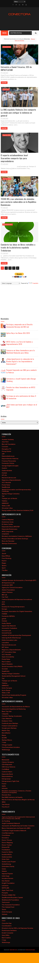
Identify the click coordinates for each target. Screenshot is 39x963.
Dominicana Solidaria (9, 930)
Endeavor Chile (7, 721)
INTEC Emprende (7, 531)
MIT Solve (5, 647)
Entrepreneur (6, 779)
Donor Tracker (7, 845)
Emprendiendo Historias (10, 459)
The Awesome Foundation (11, 905)
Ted (3, 496)
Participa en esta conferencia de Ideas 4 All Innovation (21, 397)
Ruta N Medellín (7, 664)
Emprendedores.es (8, 456)
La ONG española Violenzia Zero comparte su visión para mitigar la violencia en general (18, 112)
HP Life (4, 475)
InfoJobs (5, 788)
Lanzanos (5, 886)
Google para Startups (9, 728)
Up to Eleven (6, 690)
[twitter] (16, 5)
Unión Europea (7, 688)
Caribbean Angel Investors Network (14, 831)
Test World (5, 804)
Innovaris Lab (6, 631)
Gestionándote (7, 471)
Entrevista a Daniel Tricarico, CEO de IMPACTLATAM (16, 68)
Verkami (4, 914)
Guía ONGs (5, 935)
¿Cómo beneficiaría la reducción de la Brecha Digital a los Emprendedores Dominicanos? (20, 361)
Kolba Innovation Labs (9, 640)
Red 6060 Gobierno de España (12, 797)
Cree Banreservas (8, 833)
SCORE (4, 738)
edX (3, 454)
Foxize (4, 784)
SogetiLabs (5, 671)
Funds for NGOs (7, 852)
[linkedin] (19, 5)
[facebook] (13, 5)
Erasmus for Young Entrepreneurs (13, 607)
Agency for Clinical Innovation (12, 587)
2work (4, 554)
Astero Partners (7, 592)
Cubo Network (7, 719)
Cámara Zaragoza (8, 762)
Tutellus (4, 501)
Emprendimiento (7, 224)
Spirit (4, 568)
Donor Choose (7, 840)
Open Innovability (8, 657)
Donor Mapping (7, 843)
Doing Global (6, 451)
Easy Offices (6, 556)
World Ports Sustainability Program (14, 695)
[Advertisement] (17, 301)
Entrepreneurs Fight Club (10, 781)
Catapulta (5, 714)
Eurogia (4, 609)
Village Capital (7, 745)
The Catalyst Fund (8, 907)
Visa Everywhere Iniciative (11, 747)
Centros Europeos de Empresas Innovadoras (17, 599)
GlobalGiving (6, 864)
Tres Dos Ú (5, 807)
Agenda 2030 (6, 135)
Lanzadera (5, 643)
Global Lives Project (9, 862)
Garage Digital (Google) (10, 466)
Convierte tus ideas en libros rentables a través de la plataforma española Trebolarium (18, 247)
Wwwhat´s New (7, 508)
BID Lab (4, 595)
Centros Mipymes (8, 520)
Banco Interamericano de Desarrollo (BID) (16, 828)
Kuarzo (4, 561)
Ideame (4, 871)
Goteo (4, 869)
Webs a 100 (6, 506)
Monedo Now (6, 795)
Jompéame (5, 534)
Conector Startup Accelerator (12, 716)
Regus (4, 563)
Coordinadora (6, 926)
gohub (4, 619)
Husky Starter (6, 623)
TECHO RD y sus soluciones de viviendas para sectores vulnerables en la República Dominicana (18, 201)
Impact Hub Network (9, 626)
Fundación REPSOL (8, 616)
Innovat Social (7, 633)
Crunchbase (6, 835)
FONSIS (4, 614)
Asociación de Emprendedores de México (16, 707)
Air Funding (6, 821)
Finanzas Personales (9, 461)
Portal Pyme (6, 485)
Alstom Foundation (8, 590)
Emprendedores (7, 776)
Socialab (5, 669)
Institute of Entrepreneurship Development (16, 635)
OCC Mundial (6, 482)
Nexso (4, 735)
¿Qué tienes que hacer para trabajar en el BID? (21, 405)
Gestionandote (7, 857)
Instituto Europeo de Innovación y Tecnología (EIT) (19, 580)
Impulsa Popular (7, 874)
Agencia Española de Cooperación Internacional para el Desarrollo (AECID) (18, 818)
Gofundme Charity (8, 866)
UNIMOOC (5, 503)
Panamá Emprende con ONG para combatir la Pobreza (21, 371)
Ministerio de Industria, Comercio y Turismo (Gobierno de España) (16, 791)
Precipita (5, 893)
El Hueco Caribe (7, 524)
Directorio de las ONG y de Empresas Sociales (17, 928)
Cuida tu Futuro (7, 772)
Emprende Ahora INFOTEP (11, 527)
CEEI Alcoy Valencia (8, 767)
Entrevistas (6, 89)
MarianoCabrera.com (9, 478)
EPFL (3, 604)
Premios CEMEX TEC (9, 895)
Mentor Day (6, 730)
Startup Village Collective (10, 494)
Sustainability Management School (13, 676)
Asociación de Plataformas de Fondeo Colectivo (18, 826)
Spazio (4, 565)
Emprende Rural (7, 774)
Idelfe (4, 786)
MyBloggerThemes (30, 950)
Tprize (4, 909)
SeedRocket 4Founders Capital (12, 897)
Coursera (5, 447)
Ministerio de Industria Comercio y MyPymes (17, 536)
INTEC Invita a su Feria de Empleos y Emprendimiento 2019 (19, 342)
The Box (5, 570)
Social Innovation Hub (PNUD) (12, 666)
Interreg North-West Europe (11, 638)
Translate (35, 283)
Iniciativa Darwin (7, 878)
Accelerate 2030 (7, 585)
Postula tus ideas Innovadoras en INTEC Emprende (20, 388)
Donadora (5, 838)
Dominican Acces (7, 522)
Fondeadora (6, 850)
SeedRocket (6, 487)
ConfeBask (5, 769)
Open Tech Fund (7, 890)
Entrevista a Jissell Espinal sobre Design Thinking (21, 379)
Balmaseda (5, 760)
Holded (4, 473)
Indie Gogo (5, 876)
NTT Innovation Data (9, 652)
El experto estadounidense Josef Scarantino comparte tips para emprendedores (14, 158)
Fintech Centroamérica (9, 726)
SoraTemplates (13, 950)
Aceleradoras (6, 47)
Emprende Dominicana (9, 529)
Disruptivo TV (6, 449)
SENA (4, 802)
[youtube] (26, 5)
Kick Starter (6, 881)
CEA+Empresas (7, 764)
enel (3, 602)
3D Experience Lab (8, 583)
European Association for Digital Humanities (17, 611)
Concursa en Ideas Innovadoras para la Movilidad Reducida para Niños (20, 351)
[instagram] (23, 5)
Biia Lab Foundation (8, 444)
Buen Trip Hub (7, 711)
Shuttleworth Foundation (10, 900)
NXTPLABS (5, 888)
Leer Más (4, 82)
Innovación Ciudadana (9, 628)
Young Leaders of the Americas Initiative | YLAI (17, 510)
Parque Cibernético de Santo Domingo (15, 539)
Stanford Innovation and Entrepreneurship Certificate (16, 490)
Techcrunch (6, 902)
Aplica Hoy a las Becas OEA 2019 (18, 333)
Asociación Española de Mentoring (14, 709)
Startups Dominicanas (9, 543)
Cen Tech (5, 597)
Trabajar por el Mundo (9, 498)
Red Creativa (6, 662)
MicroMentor (6, 733)
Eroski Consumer (7, 933)
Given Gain (5, 859)
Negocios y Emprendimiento (11, 480)
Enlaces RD (6, 847)
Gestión (4, 468)
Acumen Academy (8, 439)
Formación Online (8, 463)
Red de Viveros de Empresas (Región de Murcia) (18, 800)
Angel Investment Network (11, 823)
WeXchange (6, 750)
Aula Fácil (5, 442)
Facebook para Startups (10, 723)
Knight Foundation (8, 883)
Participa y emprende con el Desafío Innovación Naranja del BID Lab (19, 325)
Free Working (6, 558)
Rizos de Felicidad (8, 541)
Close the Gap (7, 923)
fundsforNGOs (7, 854)
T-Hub (4, 742)
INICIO (4, 33)
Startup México (7, 740)
